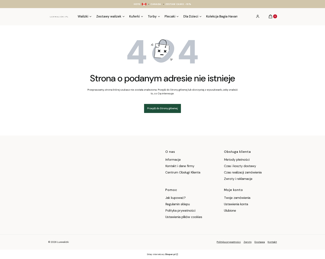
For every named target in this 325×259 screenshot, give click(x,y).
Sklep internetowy (161, 254)
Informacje (173, 160)
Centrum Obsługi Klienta (182, 172)
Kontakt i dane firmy (179, 166)
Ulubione (230, 210)
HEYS (137, 4)
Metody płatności (237, 160)
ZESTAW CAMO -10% (178, 4)
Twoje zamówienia (237, 198)
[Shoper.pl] (70, 242)
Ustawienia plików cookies (184, 217)
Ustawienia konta (236, 204)
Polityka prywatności (180, 210)
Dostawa (259, 242)
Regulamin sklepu (177, 204)
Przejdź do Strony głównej (162, 108)
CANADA (155, 4)
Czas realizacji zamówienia (243, 172)
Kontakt (272, 242)
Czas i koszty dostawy (240, 166)
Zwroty (248, 242)
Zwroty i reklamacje (238, 179)
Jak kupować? (175, 198)
